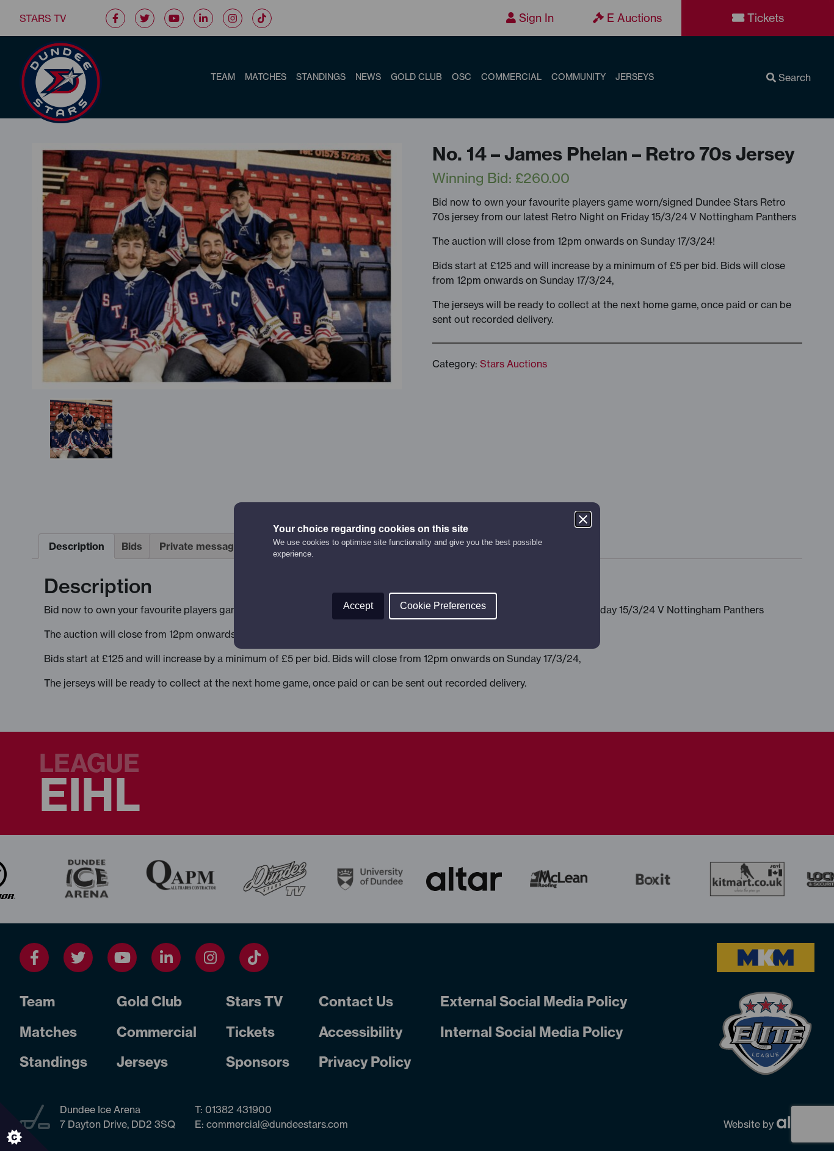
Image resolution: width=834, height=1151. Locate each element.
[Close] (583, 519)
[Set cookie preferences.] (24, 1126)
